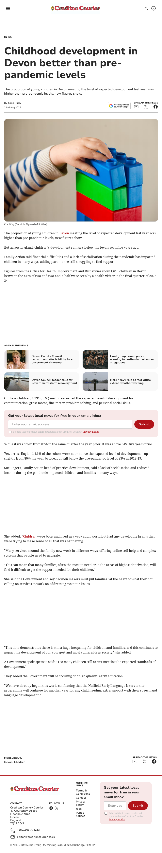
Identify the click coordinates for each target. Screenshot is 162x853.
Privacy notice (91, 431)
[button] (8, 8)
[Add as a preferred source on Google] (119, 105)
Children (29, 536)
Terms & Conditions (83, 792)
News (8, 36)
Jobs (79, 809)
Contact (81, 798)
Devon (64, 233)
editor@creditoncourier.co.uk (36, 837)
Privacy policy (80, 803)
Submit (144, 424)
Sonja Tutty (14, 102)
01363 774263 (31, 830)
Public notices (80, 814)
